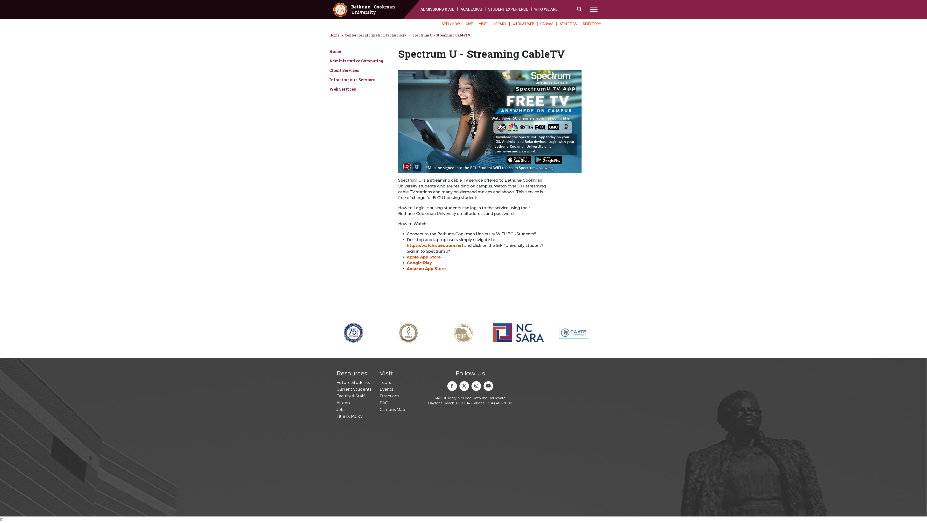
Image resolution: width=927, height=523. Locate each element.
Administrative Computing (356, 60)
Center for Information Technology (375, 35)
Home (334, 35)
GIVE (469, 24)
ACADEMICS (471, 9)
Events (386, 389)
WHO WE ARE (545, 9)
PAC (384, 403)
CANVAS (547, 24)
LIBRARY (499, 24)
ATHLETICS (568, 24)
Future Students (353, 382)
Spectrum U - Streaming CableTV (441, 35)
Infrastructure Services (352, 79)
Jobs (341, 409)
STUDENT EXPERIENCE (508, 9)
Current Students (354, 389)
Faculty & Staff (351, 396)
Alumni (344, 403)
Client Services (344, 70)
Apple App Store (424, 257)
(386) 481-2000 (499, 403)
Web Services (342, 89)
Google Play (419, 263)
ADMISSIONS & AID (438, 9)
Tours (385, 382)
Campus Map (392, 409)
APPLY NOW (451, 24)
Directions (389, 396)
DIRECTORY (592, 24)
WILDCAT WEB (523, 24)
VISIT (483, 24)
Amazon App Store (426, 268)
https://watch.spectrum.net (435, 245)
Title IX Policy (350, 416)
